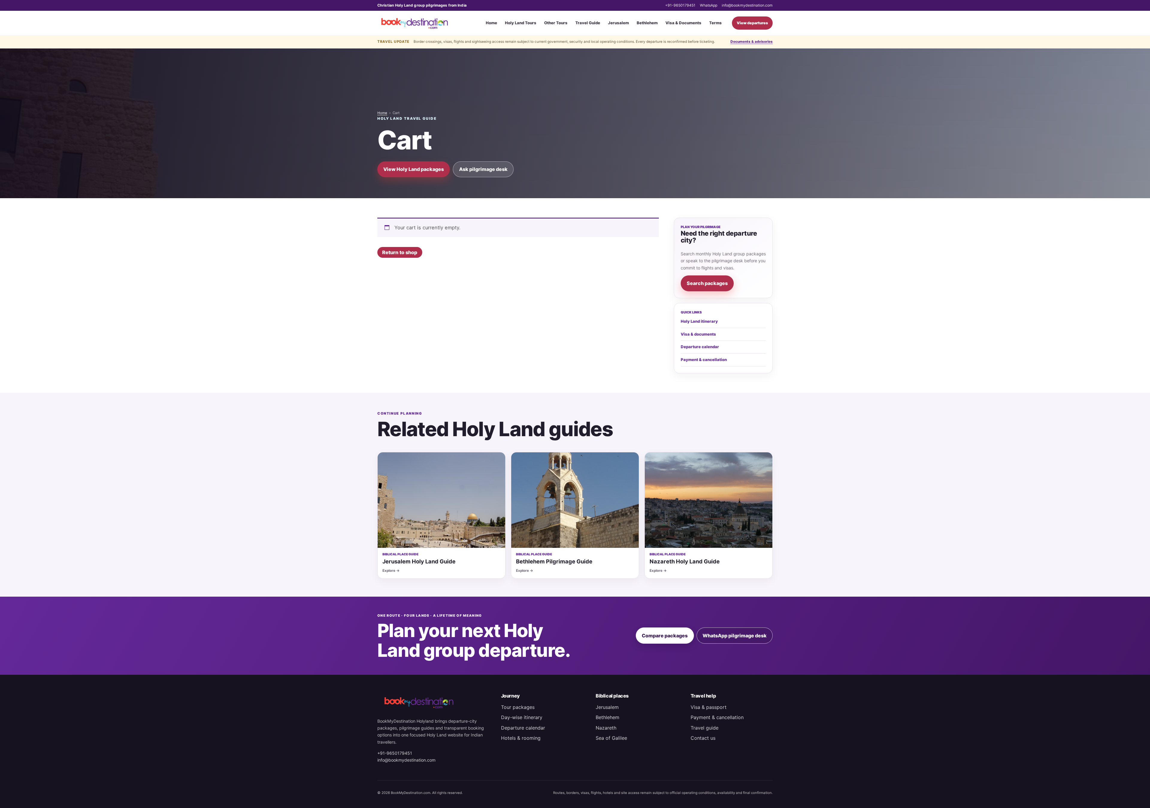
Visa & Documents (683, 22)
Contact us (703, 738)
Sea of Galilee (611, 738)
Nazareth (606, 728)
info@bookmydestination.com (747, 5)
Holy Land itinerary (699, 321)
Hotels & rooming (521, 738)
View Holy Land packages (413, 169)
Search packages (707, 283)
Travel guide (704, 728)
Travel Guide (587, 22)
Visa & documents (698, 334)
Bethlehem (647, 22)
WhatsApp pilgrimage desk (735, 636)
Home (491, 22)
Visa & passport (709, 707)
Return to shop (399, 252)
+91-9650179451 (680, 5)
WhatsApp (708, 5)
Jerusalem (618, 22)
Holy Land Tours (520, 22)
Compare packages (665, 636)
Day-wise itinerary (521, 717)
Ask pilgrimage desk (483, 169)
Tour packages (518, 707)
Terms (715, 22)
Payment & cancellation (704, 359)
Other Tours (556, 22)
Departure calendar (700, 346)
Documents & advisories (751, 42)
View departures (752, 23)
